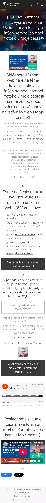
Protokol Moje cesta (25, 234)
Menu (42, 4)
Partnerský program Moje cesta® (23, 500)
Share (7, 475)
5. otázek (21, 214)
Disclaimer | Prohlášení (23, 496)
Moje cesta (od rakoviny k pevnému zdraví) (13, 405)
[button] (31, 5)
